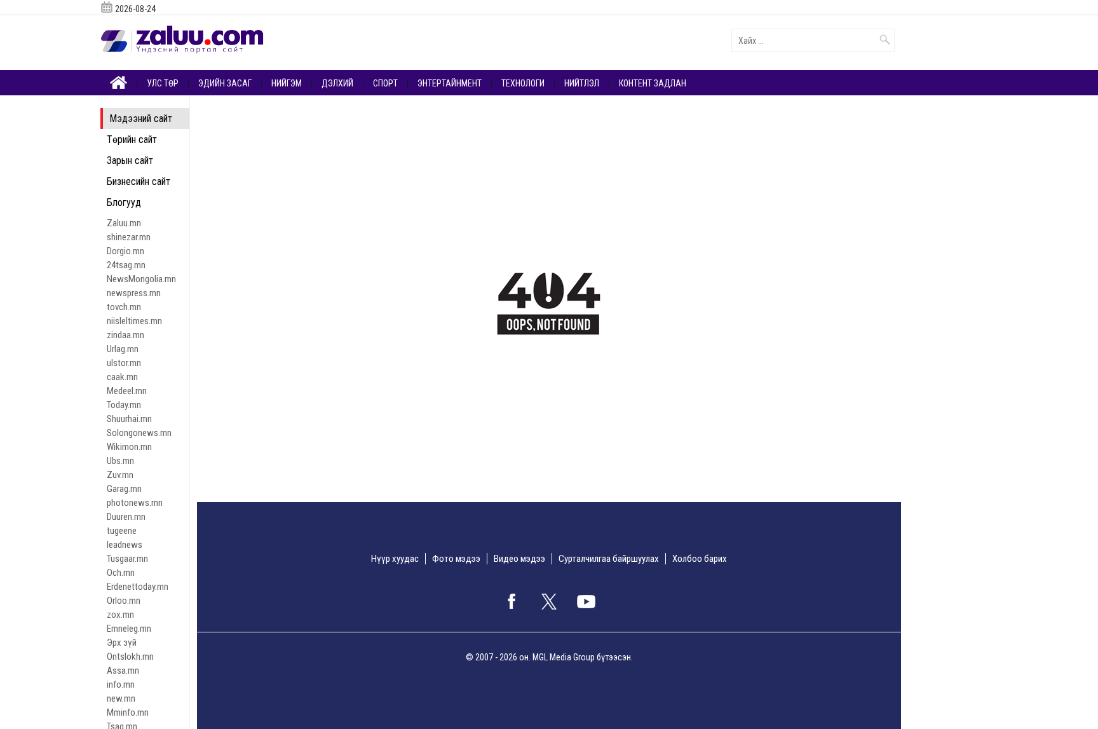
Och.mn (121, 572)
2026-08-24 (135, 9)
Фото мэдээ (456, 558)
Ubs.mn (120, 461)
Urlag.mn (123, 349)
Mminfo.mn (128, 712)
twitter (549, 601)
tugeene (122, 530)
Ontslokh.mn (130, 656)
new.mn (121, 698)
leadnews (124, 544)
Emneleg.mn (129, 628)
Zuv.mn (120, 474)
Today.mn (124, 405)
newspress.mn (134, 293)
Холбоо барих (699, 558)
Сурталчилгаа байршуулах (609, 558)
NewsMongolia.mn (141, 279)
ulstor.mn (124, 363)
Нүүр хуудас (395, 558)
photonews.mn (135, 502)
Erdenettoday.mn (137, 586)
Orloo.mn (123, 600)
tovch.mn (124, 307)
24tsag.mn (126, 265)
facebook (511, 601)
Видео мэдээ (519, 558)
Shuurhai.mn (129, 419)
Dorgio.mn (125, 251)
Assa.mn (123, 670)
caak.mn (122, 377)
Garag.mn (124, 488)
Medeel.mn (127, 391)
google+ (586, 601)
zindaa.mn (125, 335)
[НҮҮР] (119, 81)
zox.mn (120, 614)
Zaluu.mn (124, 223)
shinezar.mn (129, 237)
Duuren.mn (126, 516)
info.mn (121, 684)
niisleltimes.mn (134, 321)
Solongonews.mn (139, 433)
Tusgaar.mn (127, 558)
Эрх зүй (122, 642)
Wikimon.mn (129, 447)
